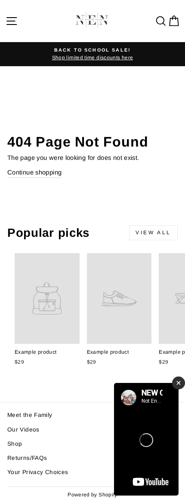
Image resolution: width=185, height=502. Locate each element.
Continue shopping (34, 172)
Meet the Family (29, 415)
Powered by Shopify (92, 495)
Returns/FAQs (27, 458)
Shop (14, 444)
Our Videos (23, 429)
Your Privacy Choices (37, 472)
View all (153, 233)
